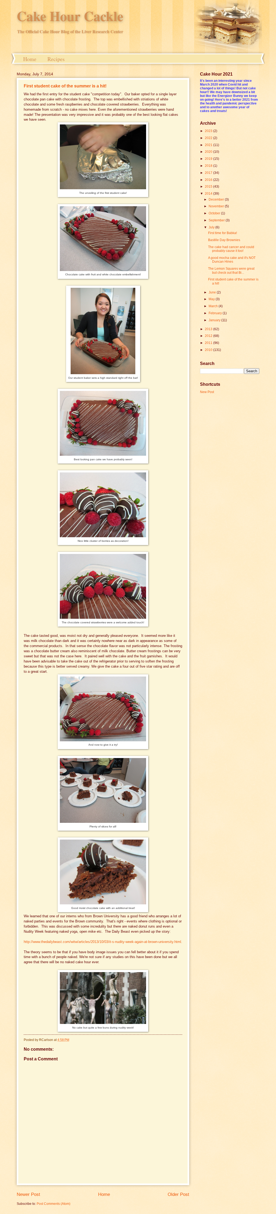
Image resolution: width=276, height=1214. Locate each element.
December (217, 199)
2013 (209, 329)
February (216, 313)
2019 (209, 159)
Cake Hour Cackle (70, 16)
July (212, 227)
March (214, 306)
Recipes (56, 59)
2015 (209, 186)
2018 (209, 166)
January (215, 320)
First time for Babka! (222, 233)
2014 (209, 193)
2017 (209, 173)
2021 (209, 145)
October (215, 213)
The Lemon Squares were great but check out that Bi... (231, 270)
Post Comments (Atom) (53, 1204)
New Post (207, 392)
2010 (209, 350)
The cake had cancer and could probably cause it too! (231, 249)
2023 (209, 131)
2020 (209, 152)
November (217, 206)
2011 (209, 343)
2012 (209, 336)
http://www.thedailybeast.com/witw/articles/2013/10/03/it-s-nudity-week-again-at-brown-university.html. (103, 942)
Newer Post (28, 1194)
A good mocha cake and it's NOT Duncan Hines (232, 259)
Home (29, 59)
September (217, 220)
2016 (209, 180)
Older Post (178, 1194)
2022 (209, 138)
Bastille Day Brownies (224, 240)
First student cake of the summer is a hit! (65, 86)
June (213, 292)
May (212, 299)
